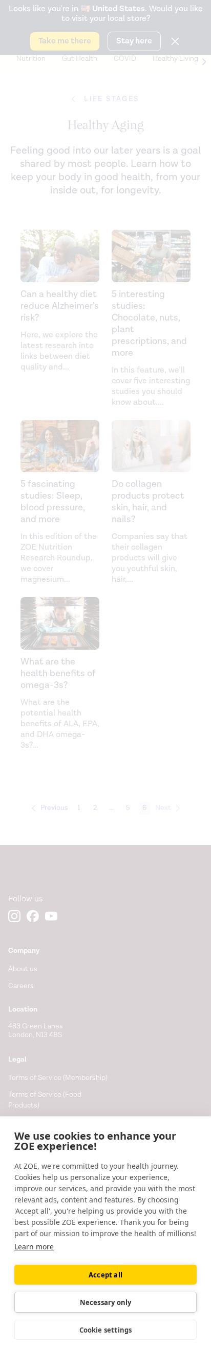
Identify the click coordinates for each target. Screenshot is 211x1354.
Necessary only (106, 1302)
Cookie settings (105, 1330)
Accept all (105, 1274)
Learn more (34, 1246)
